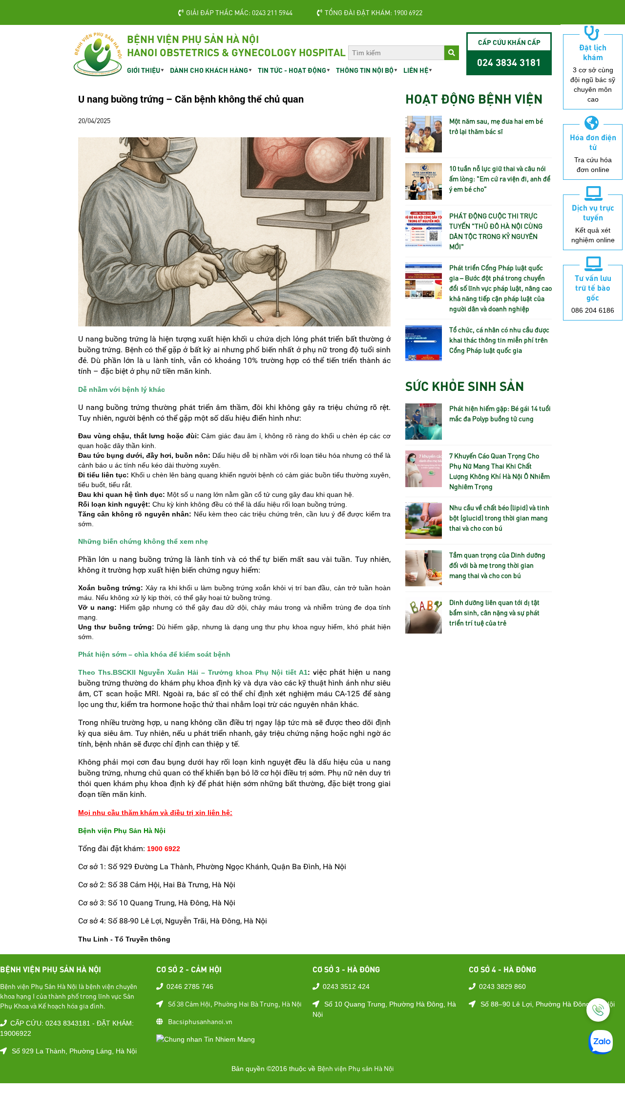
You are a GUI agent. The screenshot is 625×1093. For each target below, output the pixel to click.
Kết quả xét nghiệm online (593, 235)
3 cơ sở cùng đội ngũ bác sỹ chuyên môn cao (592, 84)
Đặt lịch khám (592, 52)
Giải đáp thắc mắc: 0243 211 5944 (239, 12)
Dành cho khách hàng (209, 69)
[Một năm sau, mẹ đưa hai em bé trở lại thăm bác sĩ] (423, 147)
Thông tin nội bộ (365, 69)
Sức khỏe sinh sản (464, 385)
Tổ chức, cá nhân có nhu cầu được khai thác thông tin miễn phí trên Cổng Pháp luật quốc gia (499, 339)
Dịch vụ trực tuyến (593, 212)
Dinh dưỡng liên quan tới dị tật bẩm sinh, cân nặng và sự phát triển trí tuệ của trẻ (494, 612)
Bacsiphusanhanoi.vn (200, 1021)
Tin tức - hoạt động (292, 69)
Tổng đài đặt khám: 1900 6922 (373, 12)
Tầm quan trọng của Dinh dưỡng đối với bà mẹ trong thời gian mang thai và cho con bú (497, 564)
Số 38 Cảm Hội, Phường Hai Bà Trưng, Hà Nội (235, 1003)
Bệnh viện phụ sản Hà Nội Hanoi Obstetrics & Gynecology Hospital (236, 45)
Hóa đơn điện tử (593, 141)
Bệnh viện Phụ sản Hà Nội (355, 1068)
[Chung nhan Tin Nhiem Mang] (205, 1038)
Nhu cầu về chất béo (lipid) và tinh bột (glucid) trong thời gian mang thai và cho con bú (499, 517)
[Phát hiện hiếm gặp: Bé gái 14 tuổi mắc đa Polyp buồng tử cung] (423, 434)
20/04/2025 (94, 120)
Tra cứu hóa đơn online (593, 164)
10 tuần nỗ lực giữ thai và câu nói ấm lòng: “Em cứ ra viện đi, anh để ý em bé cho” (499, 178)
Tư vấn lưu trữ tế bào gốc (593, 287)
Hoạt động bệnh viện (473, 98)
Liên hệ (415, 69)
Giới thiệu (143, 69)
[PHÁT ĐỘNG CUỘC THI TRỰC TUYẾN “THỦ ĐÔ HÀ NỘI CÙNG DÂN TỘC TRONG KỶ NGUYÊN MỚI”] (423, 241)
